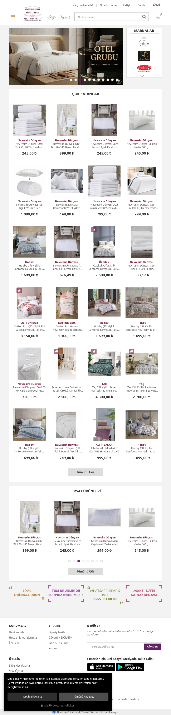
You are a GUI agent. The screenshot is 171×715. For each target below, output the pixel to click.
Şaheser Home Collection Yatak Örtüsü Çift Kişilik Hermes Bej (67, 389)
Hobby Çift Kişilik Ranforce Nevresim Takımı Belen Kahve (104, 328)
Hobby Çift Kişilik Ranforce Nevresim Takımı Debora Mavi (29, 450)
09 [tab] (108, 80)
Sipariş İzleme (108, 5)
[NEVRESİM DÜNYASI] (144, 56)
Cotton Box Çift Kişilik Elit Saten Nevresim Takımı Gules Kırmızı (29, 328)
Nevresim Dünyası (29, 140)
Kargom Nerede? (83, 5)
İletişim (127, 5)
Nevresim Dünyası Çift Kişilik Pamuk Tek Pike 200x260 (66, 450)
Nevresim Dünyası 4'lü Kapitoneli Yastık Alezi (104, 542)
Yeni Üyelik (16, 671)
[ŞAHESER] (144, 43)
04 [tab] (85, 80)
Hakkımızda (16, 632)
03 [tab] (80, 80)
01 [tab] (71, 80)
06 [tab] (94, 80)
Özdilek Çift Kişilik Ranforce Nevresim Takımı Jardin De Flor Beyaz (104, 267)
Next (142, 78)
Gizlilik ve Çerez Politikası (59, 705)
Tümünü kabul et (83, 696)
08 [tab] (103, 80)
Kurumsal (17, 625)
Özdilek (104, 261)
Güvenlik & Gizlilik (60, 637)
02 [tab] (75, 80)
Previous (144, 38)
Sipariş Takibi (57, 632)
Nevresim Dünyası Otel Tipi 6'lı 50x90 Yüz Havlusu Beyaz (104, 206)
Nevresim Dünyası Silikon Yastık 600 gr (142, 145)
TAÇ (104, 383)
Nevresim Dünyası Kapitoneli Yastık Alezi (66, 206)
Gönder (152, 646)
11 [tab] (117, 80)
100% (27, 593)
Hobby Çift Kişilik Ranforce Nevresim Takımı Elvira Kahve (141, 328)
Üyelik (14, 659)
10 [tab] (112, 80)
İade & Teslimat (59, 643)
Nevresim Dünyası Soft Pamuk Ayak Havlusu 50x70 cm (104, 145)
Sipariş (55, 625)
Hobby (29, 261)
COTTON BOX (29, 322)
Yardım (142, 5)
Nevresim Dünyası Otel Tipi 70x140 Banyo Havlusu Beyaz (67, 145)
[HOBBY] (144, 68)
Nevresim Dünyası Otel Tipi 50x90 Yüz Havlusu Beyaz (29, 145)
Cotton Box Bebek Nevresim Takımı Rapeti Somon (67, 328)
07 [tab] (98, 80)
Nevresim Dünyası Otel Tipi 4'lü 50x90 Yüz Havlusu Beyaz (141, 267)
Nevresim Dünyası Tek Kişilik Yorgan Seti (29, 206)
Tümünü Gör (85, 472)
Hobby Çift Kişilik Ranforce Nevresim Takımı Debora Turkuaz (29, 267)
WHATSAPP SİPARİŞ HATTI (105, 595)
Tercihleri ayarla (32, 696)
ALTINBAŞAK (104, 444)
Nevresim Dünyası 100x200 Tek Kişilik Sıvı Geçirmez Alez (29, 389)
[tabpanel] (66, 56)
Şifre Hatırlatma (19, 665)
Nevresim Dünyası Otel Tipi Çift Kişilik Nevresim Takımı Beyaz (141, 206)
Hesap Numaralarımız (23, 637)
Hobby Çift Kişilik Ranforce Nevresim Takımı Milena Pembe (141, 450)
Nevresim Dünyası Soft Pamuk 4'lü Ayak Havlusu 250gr (67, 267)
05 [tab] (89, 80)
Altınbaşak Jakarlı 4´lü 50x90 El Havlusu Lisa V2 (104, 450)
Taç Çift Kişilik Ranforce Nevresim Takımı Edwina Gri (141, 389)
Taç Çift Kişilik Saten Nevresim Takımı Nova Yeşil (104, 389)
